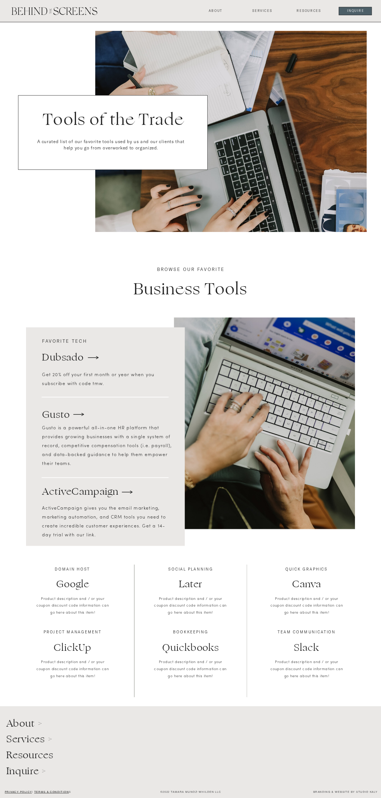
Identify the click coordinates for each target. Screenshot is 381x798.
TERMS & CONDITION (51, 792)
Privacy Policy (18, 792)
